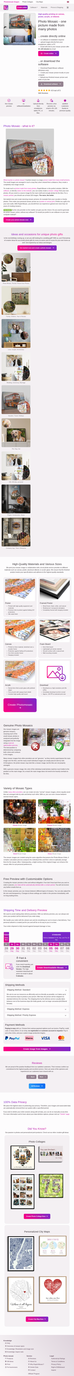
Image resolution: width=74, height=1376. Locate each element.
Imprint (53, 1370)
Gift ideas (10, 1361)
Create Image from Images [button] (35, 1049)
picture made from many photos (25, 188)
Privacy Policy (56, 1364)
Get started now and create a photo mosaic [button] (35, 248)
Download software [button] (50, 84)
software (6, 191)
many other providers (15, 792)
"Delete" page (64, 1114)
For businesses (12, 1367)
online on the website (24, 191)
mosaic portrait (8, 195)
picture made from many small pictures (56, 180)
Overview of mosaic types (15, 1346)
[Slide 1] (14, 42)
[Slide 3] (21, 42)
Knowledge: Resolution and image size (20, 1349)
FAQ (8, 1343)
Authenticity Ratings (58, 1358)
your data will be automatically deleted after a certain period (34, 885)
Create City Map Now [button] (36, 1319)
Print (8, 1364)
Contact (32, 1370)
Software (33, 7)
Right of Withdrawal (58, 1367)
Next (42, 1077)
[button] (28, 280)
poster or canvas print (47, 201)
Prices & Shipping (57, 7)
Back (32, 1077)
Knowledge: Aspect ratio (15, 1352)
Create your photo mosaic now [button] (17, 220)
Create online (22, 7)
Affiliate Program (34, 1374)
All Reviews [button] (35, 1086)
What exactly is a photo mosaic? (14, 180)
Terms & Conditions (58, 1361)
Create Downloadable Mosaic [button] (50, 968)
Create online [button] (48, 53)
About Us (33, 1361)
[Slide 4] (24, 42)
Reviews (33, 1358)
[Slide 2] (17, 42)
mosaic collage (53, 191)
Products (10, 1358)
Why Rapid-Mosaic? (37, 1364)
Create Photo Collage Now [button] (36, 1216)
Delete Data (34, 1367)
